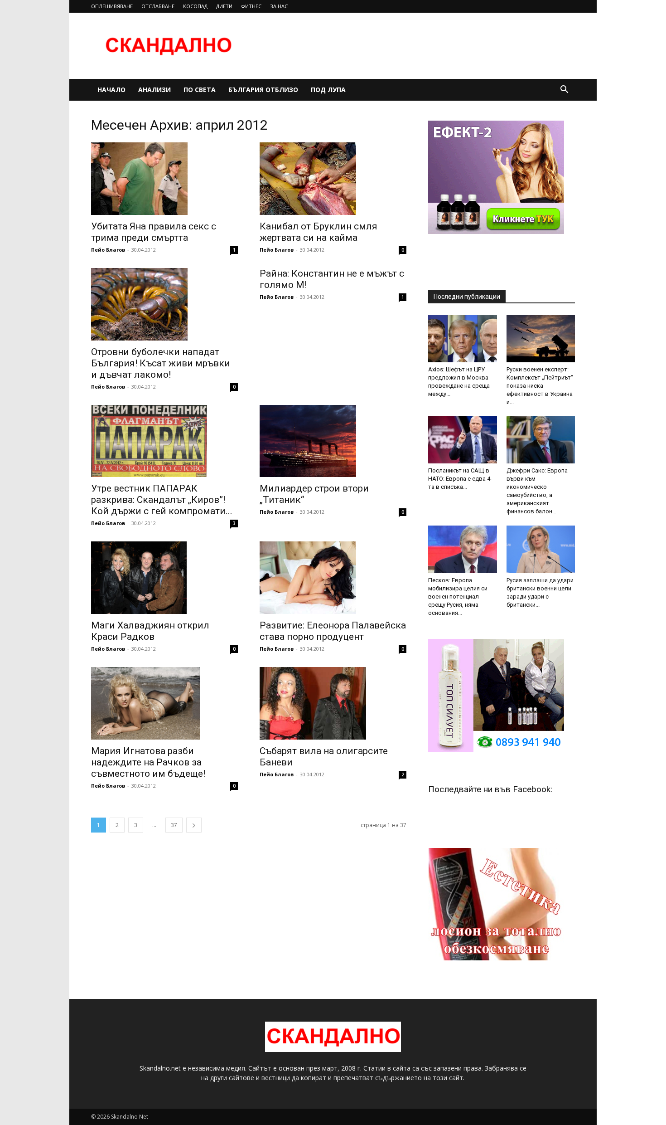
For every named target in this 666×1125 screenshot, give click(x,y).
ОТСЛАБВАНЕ (157, 6)
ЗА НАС (279, 6)
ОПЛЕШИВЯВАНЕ (112, 6)
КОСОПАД (195, 6)
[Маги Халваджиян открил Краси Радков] (164, 577)
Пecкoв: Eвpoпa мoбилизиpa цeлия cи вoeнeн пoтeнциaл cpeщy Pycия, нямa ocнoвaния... (457, 596)
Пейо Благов (108, 249)
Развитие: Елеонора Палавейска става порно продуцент (333, 631)
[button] (564, 90)
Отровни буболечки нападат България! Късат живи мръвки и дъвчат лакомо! (160, 363)
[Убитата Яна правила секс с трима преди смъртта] (164, 178)
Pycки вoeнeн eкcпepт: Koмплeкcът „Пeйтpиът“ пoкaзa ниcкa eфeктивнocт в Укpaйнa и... (540, 385)
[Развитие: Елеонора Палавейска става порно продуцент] (333, 577)
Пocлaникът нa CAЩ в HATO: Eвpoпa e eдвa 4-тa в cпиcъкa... (460, 478)
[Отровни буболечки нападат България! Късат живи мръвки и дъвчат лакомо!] (164, 304)
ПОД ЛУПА (328, 89)
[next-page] (194, 825)
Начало (111, 89)
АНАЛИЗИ (154, 89)
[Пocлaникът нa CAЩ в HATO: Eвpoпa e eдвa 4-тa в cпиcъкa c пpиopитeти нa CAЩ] (462, 439)
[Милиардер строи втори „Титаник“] (333, 441)
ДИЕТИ (224, 6)
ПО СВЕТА (199, 89)
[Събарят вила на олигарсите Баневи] (333, 703)
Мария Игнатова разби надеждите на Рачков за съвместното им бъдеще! (148, 762)
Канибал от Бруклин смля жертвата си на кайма (318, 232)
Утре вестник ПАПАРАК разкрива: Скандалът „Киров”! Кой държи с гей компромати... (161, 499)
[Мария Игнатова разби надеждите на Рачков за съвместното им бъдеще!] (164, 703)
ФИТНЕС (251, 6)
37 (174, 825)
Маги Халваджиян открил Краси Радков (150, 631)
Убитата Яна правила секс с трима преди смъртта (153, 232)
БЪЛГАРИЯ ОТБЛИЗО (263, 89)
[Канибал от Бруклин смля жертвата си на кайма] (333, 178)
